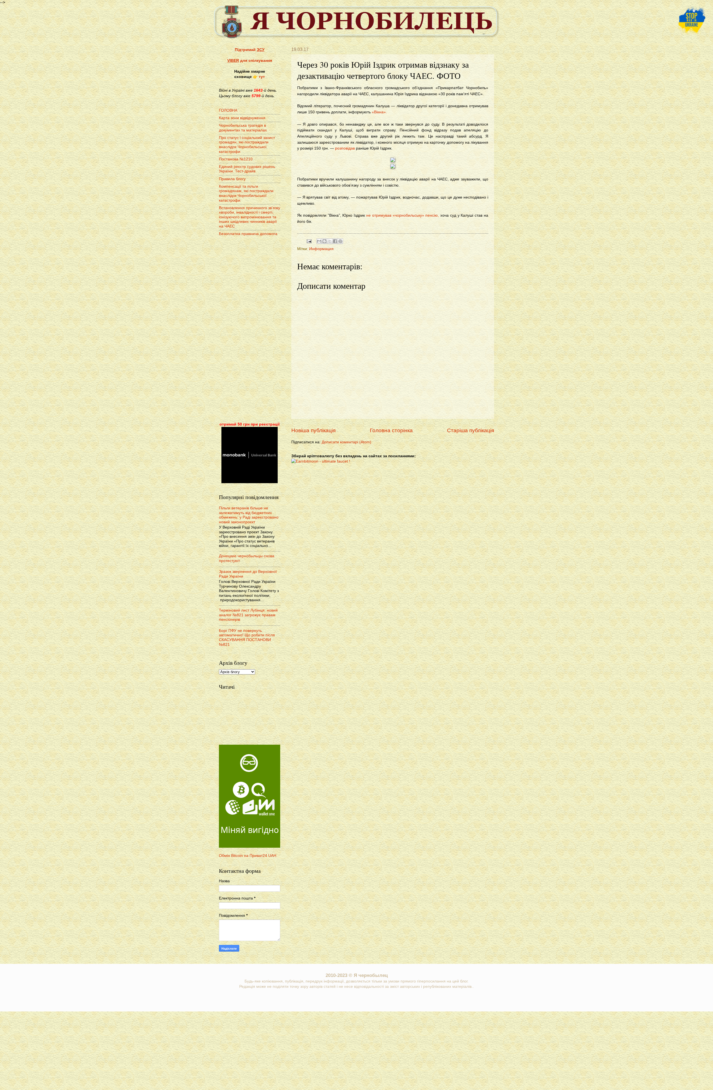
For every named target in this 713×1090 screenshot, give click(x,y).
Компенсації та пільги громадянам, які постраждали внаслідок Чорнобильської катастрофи (246, 193)
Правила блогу (232, 179)
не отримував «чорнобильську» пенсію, (402, 215)
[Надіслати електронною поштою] (319, 241)
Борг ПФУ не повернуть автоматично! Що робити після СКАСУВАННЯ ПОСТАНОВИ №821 (247, 638)
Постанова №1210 (236, 159)
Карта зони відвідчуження (242, 118)
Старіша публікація (470, 430)
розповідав (345, 148)
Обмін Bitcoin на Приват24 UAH (247, 856)
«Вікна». (379, 112)
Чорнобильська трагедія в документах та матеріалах (243, 127)
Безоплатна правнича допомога (248, 234)
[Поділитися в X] (330, 241)
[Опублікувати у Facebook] (335, 241)
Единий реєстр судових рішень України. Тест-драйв (247, 169)
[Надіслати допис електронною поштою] (309, 241)
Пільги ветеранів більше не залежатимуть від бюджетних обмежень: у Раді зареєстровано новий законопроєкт (249, 515)
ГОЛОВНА (228, 110)
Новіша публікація (313, 430)
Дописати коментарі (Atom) (346, 442)
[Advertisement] (249, 329)
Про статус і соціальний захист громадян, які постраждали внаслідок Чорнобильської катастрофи (247, 145)
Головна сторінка (391, 430)
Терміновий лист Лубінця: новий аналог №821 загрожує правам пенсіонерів (248, 615)
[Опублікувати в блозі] (324, 241)
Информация (321, 249)
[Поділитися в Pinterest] (340, 241)
